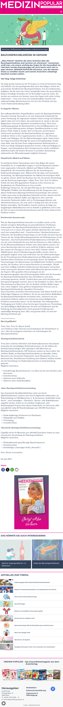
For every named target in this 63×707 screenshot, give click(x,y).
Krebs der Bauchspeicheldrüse (46, 563)
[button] (3, 470)
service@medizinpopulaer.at (13, 699)
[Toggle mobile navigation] (61, 12)
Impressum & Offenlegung (32, 694)
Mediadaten (31, 688)
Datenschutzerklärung (36, 690)
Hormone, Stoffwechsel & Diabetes (16, 49)
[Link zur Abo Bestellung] (31, 502)
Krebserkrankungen (39, 49)
